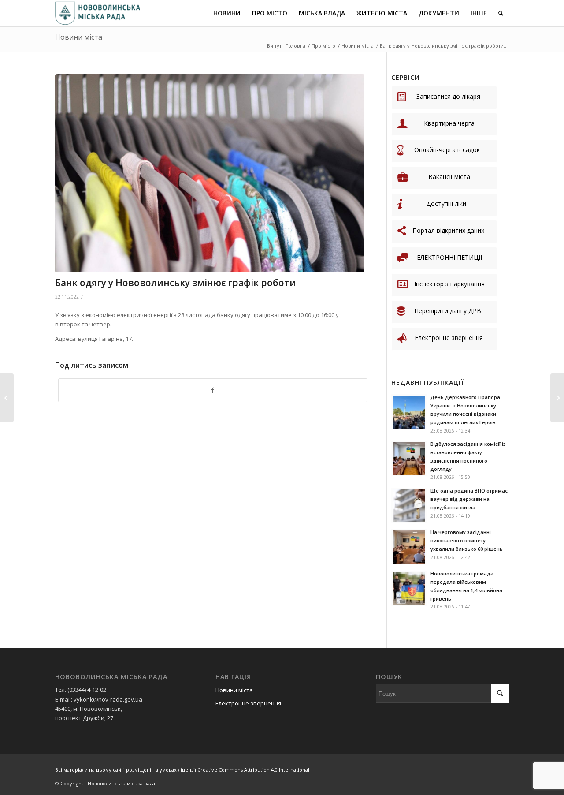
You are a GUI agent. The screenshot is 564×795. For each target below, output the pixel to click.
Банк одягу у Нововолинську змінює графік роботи (175, 282)
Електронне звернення (248, 703)
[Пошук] (501, 13)
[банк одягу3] (209, 173)
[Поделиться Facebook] (213, 390)
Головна (295, 45)
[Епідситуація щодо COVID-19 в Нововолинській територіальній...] (557, 397)
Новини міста (78, 37)
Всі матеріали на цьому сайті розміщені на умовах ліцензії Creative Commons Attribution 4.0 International (182, 769)
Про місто (323, 45)
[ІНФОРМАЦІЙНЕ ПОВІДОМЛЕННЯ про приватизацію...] (7, 397)
